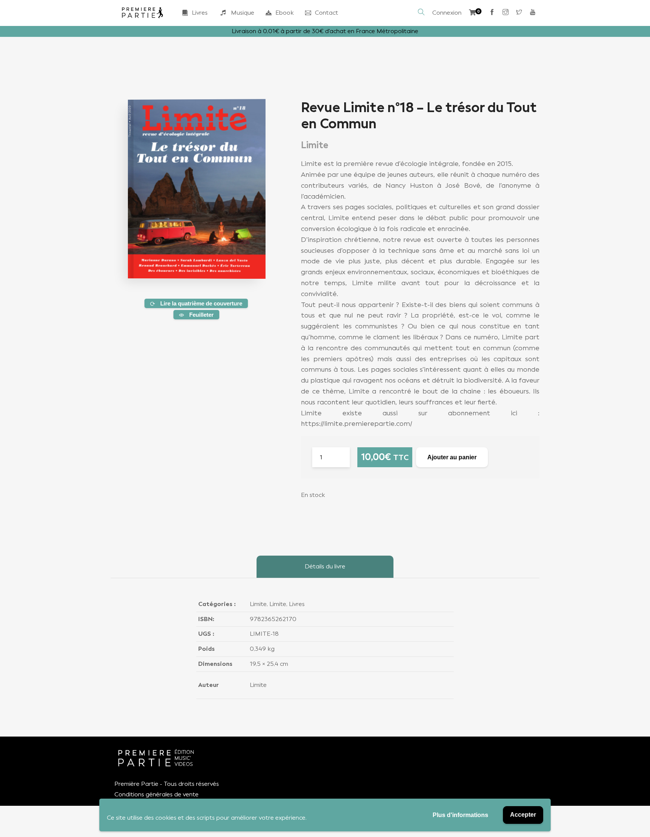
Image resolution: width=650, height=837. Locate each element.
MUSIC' (183, 758)
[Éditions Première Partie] (142, 12)
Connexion (447, 12)
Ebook (284, 12)
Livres (200, 12)
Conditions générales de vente (156, 794)
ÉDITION (184, 752)
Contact (326, 12)
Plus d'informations (460, 815)
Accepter (523, 814)
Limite (258, 604)
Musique (242, 12)
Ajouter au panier (452, 457)
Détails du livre (325, 566)
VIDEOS (184, 764)
